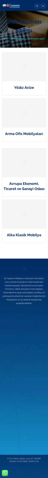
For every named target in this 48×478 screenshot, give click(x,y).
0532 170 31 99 (25, 416)
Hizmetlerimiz (25, 338)
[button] (43, 5)
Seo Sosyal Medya (25, 373)
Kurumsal (25, 334)
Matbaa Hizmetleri (25, 381)
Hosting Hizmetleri (25, 388)
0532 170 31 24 (25, 419)
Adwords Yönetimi (25, 377)
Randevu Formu (25, 349)
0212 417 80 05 (25, 412)
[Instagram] (24, 311)
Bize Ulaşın (25, 353)
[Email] (28, 311)
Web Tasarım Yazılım (25, 369)
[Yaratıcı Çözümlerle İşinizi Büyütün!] (11, 6)
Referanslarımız (25, 342)
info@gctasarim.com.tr (25, 423)
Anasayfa (25, 330)
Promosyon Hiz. (25, 384)
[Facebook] (20, 311)
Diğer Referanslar (25, 346)
